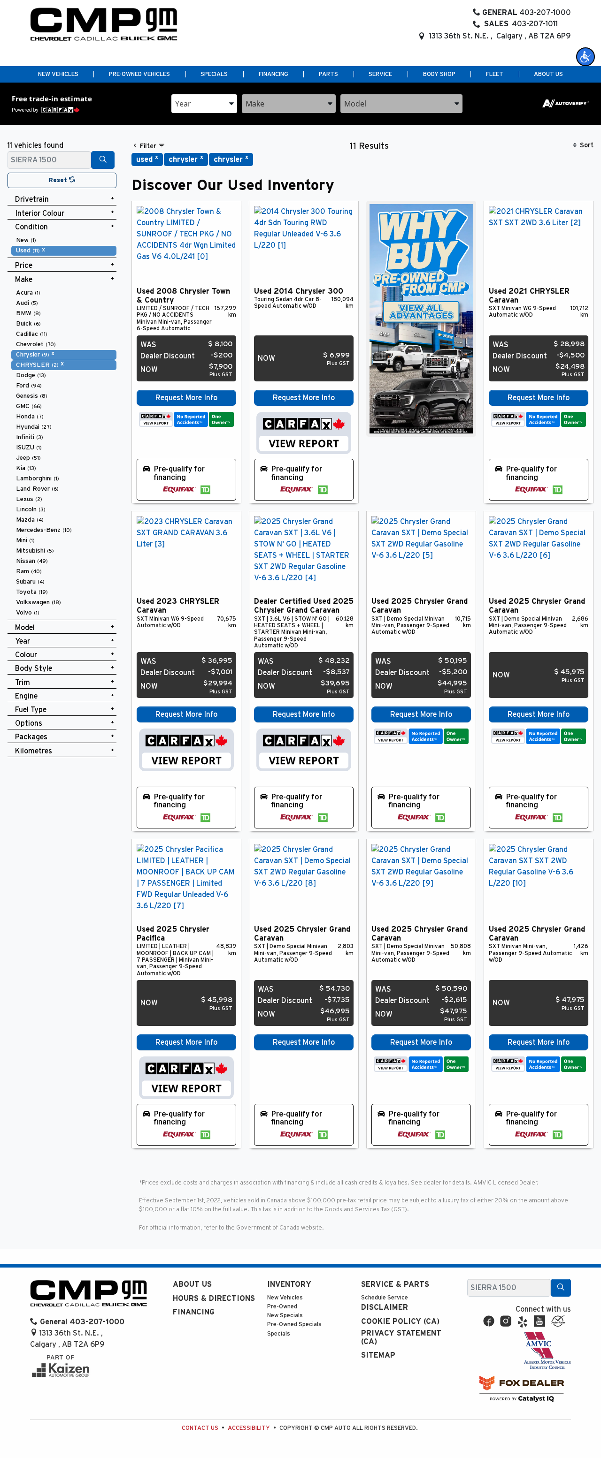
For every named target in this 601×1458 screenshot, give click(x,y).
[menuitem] (63, 240)
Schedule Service (384, 1298)
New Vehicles (285, 1298)
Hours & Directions (214, 1298)
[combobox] (204, 104)
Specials (278, 1334)
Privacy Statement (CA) (401, 1337)
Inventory (289, 1284)
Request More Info (186, 398)
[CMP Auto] (104, 24)
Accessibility (249, 1428)
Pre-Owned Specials (294, 1324)
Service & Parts (395, 1284)
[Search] (103, 160)
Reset (59, 180)
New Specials (285, 1316)
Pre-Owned (282, 1307)
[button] (585, 56)
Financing (194, 1312)
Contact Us (200, 1428)
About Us (192, 1284)
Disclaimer (384, 1307)
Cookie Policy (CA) (400, 1321)
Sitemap (378, 1355)
